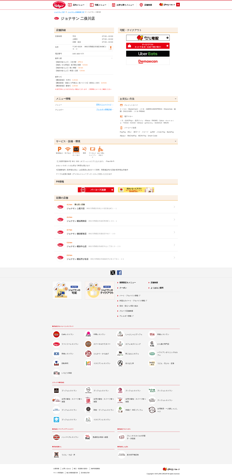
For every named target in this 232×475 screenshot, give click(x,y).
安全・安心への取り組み (129, 306)
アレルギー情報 (125, 316)
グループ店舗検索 (126, 311)
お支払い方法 (127, 98)
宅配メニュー (100, 5)
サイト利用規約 (58, 473)
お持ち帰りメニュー (125, 5)
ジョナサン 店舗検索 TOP (76, 12)
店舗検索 (148, 5)
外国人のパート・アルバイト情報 (132, 301)
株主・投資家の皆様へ (81, 468)
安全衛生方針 (85, 473)
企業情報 (56, 468)
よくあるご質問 (157, 288)
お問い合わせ (66, 468)
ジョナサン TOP (59, 12)
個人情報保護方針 (72, 473)
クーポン (123, 288)
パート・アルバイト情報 (129, 296)
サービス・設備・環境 (68, 141)
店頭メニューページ (103, 104)
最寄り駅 (58, 58)
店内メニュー (78, 5)
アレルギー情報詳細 (104, 109)
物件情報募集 (95, 468)
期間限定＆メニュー (128, 282)
